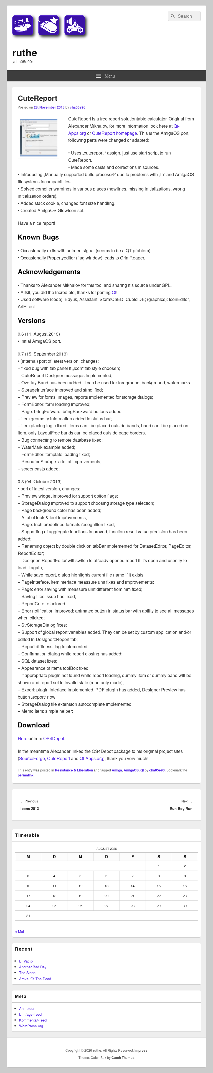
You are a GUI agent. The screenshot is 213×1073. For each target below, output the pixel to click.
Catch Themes (123, 1057)
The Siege (27, 972)
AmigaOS (131, 770)
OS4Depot (53, 738)
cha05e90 (77, 107)
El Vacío (26, 961)
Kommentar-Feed (33, 1020)
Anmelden (27, 1008)
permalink (26, 775)
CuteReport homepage (114, 133)
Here (22, 738)
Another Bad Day (33, 966)
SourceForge (32, 758)
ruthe (24, 52)
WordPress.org (31, 1025)
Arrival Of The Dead (35, 978)
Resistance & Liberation (74, 770)
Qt (114, 292)
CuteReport (58, 758)
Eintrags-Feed (30, 1014)
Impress (141, 1050)
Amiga (117, 770)
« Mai (19, 931)
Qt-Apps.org (91, 758)
